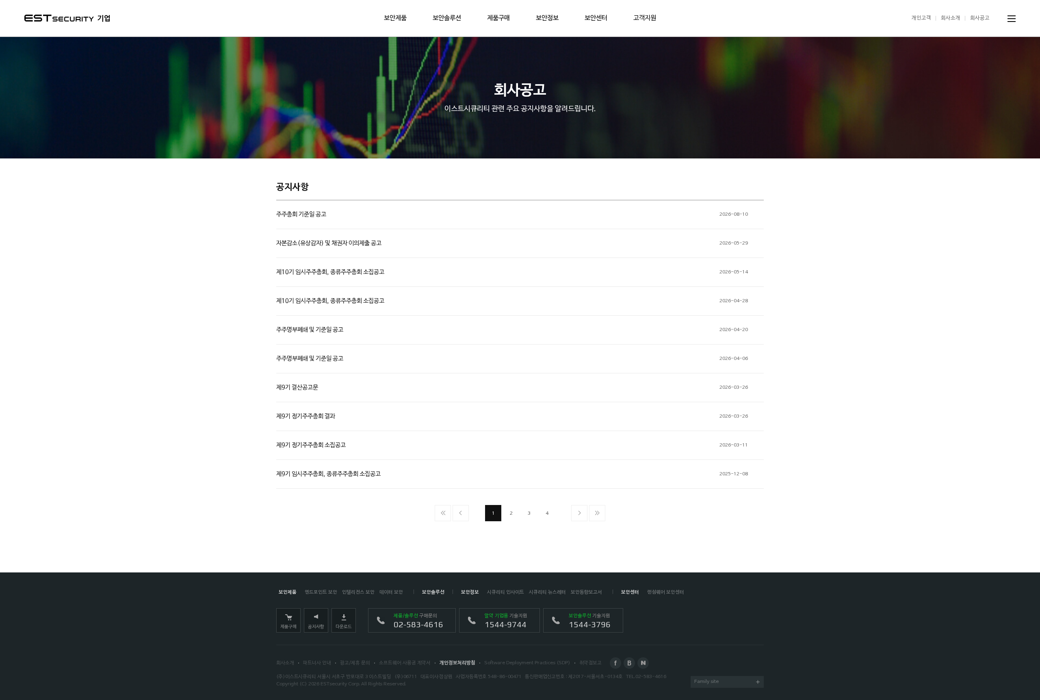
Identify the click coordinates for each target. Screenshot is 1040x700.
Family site (706, 682)
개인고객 (921, 18)
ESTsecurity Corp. (340, 684)
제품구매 (498, 18)
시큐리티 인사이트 (505, 592)
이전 (461, 513)
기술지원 (506, 621)
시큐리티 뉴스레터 (547, 592)
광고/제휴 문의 (355, 663)
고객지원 (644, 18)
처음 (443, 513)
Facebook (615, 663)
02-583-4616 (650, 677)
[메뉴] (1011, 19)
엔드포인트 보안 (321, 592)
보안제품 (395, 18)
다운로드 (344, 626)
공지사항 (316, 626)
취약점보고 (590, 663)
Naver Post (643, 663)
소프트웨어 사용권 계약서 (405, 663)
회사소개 (950, 18)
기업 (104, 19)
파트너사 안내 (317, 663)
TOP (1011, 671)
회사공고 (980, 18)
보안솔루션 (447, 18)
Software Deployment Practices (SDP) (527, 663)
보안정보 (547, 18)
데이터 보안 (391, 592)
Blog (629, 663)
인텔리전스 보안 (358, 592)
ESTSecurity (59, 18)
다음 (579, 513)
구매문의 (418, 621)
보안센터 (596, 18)
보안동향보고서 (586, 592)
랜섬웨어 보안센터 (665, 592)
